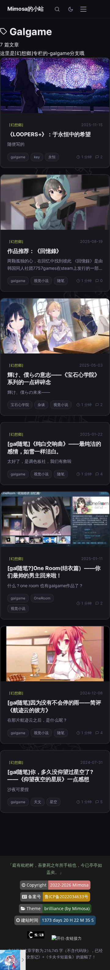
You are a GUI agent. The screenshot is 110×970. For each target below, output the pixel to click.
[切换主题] (70, 9)
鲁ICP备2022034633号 (66, 896)
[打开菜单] (83, 9)
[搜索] (57, 9)
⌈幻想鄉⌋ (16, 125)
